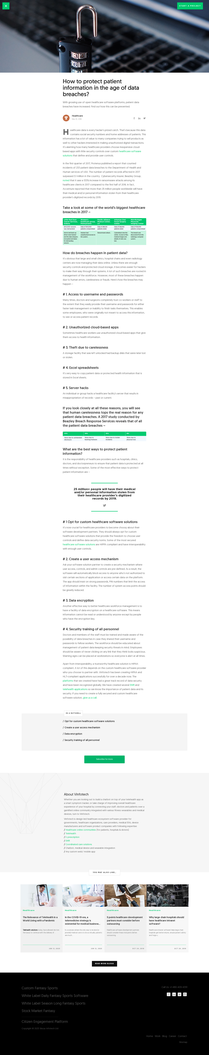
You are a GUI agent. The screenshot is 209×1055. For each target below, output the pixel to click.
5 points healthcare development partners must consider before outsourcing (125, 920)
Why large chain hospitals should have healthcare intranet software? (166, 920)
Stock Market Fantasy (38, 1011)
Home (149, 1036)
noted (66, 180)
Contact (182, 1036)
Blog (164, 1036)
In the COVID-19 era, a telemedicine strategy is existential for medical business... (82, 920)
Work (157, 1036)
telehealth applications (75, 689)
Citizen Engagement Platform (45, 1022)
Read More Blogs (104, 964)
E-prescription (72, 837)
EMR (132, 685)
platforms (68, 681)
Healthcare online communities (81, 830)
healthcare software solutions (79, 544)
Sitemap (183, 1042)
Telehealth (71, 834)
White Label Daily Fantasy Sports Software (55, 996)
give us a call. (90, 698)
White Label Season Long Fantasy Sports (53, 1003)
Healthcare (29, 910)
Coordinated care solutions (79, 845)
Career (172, 1036)
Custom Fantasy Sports (40, 988)
